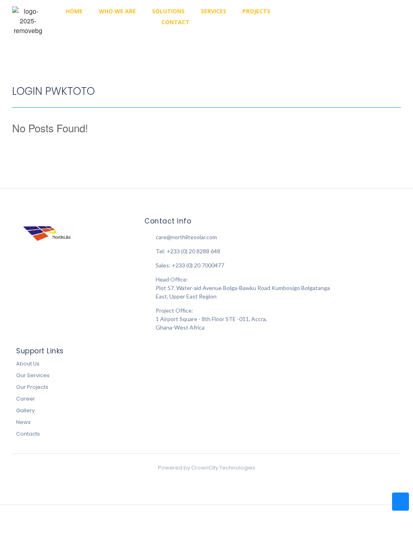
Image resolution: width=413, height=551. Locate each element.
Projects (256, 11)
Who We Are (117, 11)
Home (74, 11)
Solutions (168, 11)
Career (25, 399)
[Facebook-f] (324, 17)
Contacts (28, 434)
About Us (28, 363)
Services (213, 11)
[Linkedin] (352, 17)
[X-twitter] (366, 17)
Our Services (33, 375)
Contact (175, 22)
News (23, 422)
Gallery (25, 410)
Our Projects (32, 387)
